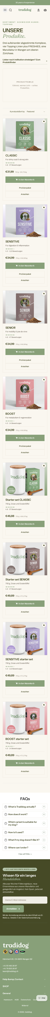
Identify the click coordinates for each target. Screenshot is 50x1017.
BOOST (10, 413)
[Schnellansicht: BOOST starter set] (44, 705)
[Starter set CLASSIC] (25, 479)
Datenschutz (26, 1000)
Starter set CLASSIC (18, 499)
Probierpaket (25, 188)
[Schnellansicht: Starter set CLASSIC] (44, 466)
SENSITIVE (12, 241)
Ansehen (25, 194)
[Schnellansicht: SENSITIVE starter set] (44, 625)
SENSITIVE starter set (19, 659)
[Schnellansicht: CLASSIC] (44, 121)
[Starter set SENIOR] (25, 558)
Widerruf (25, 1006)
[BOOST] (25, 393)
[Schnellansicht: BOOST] (44, 380)
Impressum (8, 1000)
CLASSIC (11, 155)
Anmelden (11, 909)
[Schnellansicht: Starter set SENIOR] (44, 545)
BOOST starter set (17, 739)
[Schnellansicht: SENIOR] (44, 294)
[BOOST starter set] (25, 718)
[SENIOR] (25, 306)
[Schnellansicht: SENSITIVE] (44, 207)
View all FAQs (24, 854)
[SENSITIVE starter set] (25, 638)
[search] (10, 10)
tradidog (28, 1012)
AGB (16, 1000)
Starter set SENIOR (17, 579)
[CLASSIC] (25, 134)
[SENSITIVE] (25, 220)
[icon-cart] (44, 10)
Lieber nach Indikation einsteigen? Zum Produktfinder (21, 61)
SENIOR (10, 327)
